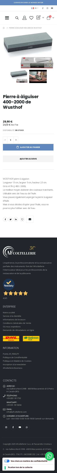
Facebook (5, 219)
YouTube (20, 427)
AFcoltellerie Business (12, 368)
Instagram (6, 427)
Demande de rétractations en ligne (18, 330)
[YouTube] (52, 8)
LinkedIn (16, 219)
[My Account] (24, 18)
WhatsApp (27, 427)
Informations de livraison (14, 319)
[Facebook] (43, 8)
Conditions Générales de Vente (17, 323)
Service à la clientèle (12, 316)
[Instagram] (47, 8)
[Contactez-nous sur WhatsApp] (49, 456)
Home (4, 28)
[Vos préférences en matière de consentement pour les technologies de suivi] (5, 468)
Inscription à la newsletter (14, 364)
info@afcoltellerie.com (17, 412)
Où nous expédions (12, 326)
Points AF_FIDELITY (11, 354)
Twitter (10, 219)
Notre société (9, 312)
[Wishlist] (31, 18)
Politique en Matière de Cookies (17, 361)
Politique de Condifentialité (15, 357)
